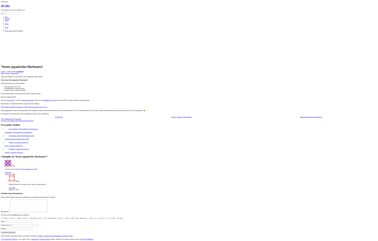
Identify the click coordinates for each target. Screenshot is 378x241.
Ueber (7, 20)
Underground (14, 73)
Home (7, 24)
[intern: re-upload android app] (18, 142)
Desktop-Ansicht (44, 239)
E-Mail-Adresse (6, 225)
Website (3, 229)
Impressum (35, 239)
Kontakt (7, 19)
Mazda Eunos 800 (27, 100)
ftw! (13, 119)
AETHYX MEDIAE (87, 239)
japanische (18, 119)
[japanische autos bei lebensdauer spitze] (21, 136)
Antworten (8, 172)
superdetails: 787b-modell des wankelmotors (18, 132)
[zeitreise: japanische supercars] (19, 149)
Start (6, 17)
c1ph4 (3, 71)
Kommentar (5, 211)
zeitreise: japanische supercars (14, 152)
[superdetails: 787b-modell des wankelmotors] (23, 129)
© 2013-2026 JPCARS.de (9, 239)
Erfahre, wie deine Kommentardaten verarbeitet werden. (55, 236)
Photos (7, 73)
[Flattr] (59, 117)
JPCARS (5, 6)
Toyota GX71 (11, 100)
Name (3, 221)
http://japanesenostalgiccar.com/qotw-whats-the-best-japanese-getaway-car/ (24, 107)
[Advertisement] (189, 47)
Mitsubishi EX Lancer (50, 100)
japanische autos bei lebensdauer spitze (17, 139)
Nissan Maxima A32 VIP (29, 169)
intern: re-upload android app (14, 146)
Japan (6, 27)
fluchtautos (8, 119)
